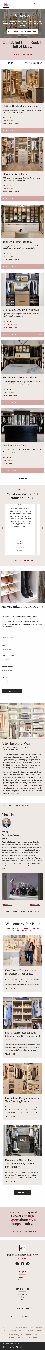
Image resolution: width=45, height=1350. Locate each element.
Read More (11, 988)
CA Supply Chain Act (29, 1337)
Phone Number (8, 666)
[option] (21, 528)
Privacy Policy (13, 1335)
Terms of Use (13, 1337)
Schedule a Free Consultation (22, 31)
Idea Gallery (22, 1294)
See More (22, 1192)
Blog (22, 1297)
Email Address (8, 656)
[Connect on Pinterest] (28, 1263)
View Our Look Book (22, 55)
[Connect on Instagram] (22, 1263)
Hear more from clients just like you (22, 912)
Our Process (22, 1277)
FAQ (22, 1299)
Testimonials (22, 1280)
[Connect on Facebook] (17, 1263)
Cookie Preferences (29, 1335)
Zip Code (6, 677)
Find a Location (22, 1314)
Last (3, 645)
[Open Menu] (39, 4)
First (3, 633)
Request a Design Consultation (22, 1316)
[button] (2, 528)
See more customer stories (22, 560)
